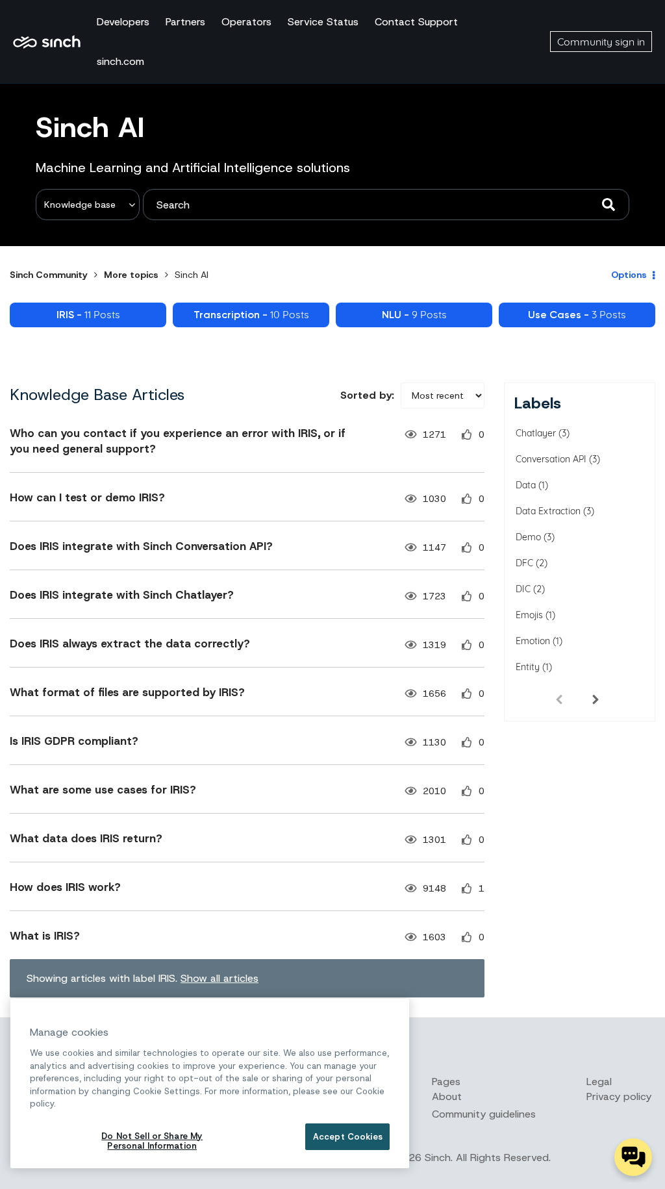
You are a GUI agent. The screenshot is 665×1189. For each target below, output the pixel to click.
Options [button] (629, 275)
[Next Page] (595, 698)
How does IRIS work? (65, 887)
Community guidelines (484, 1114)
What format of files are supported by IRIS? (127, 692)
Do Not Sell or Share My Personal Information (152, 1141)
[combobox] (386, 204)
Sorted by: (367, 395)
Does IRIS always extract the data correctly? (130, 643)
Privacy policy (618, 1096)
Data (526, 485)
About (447, 1096)
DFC (524, 563)
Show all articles (219, 978)
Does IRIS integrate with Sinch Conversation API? (141, 546)
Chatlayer (536, 433)
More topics (131, 275)
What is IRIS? (45, 936)
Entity (528, 667)
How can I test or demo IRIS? (87, 497)
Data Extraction (548, 511)
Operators (246, 22)
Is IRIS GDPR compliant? (74, 741)
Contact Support (416, 22)
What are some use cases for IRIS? (103, 789)
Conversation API (551, 459)
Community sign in (601, 41)
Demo (528, 537)
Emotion (533, 641)
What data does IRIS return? (86, 838)
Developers (123, 22)
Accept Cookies (348, 1136)
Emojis (529, 615)
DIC (523, 589)
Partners (185, 22)
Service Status (323, 22)
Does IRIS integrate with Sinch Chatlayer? (122, 595)
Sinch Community (47, 42)
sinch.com (120, 61)
